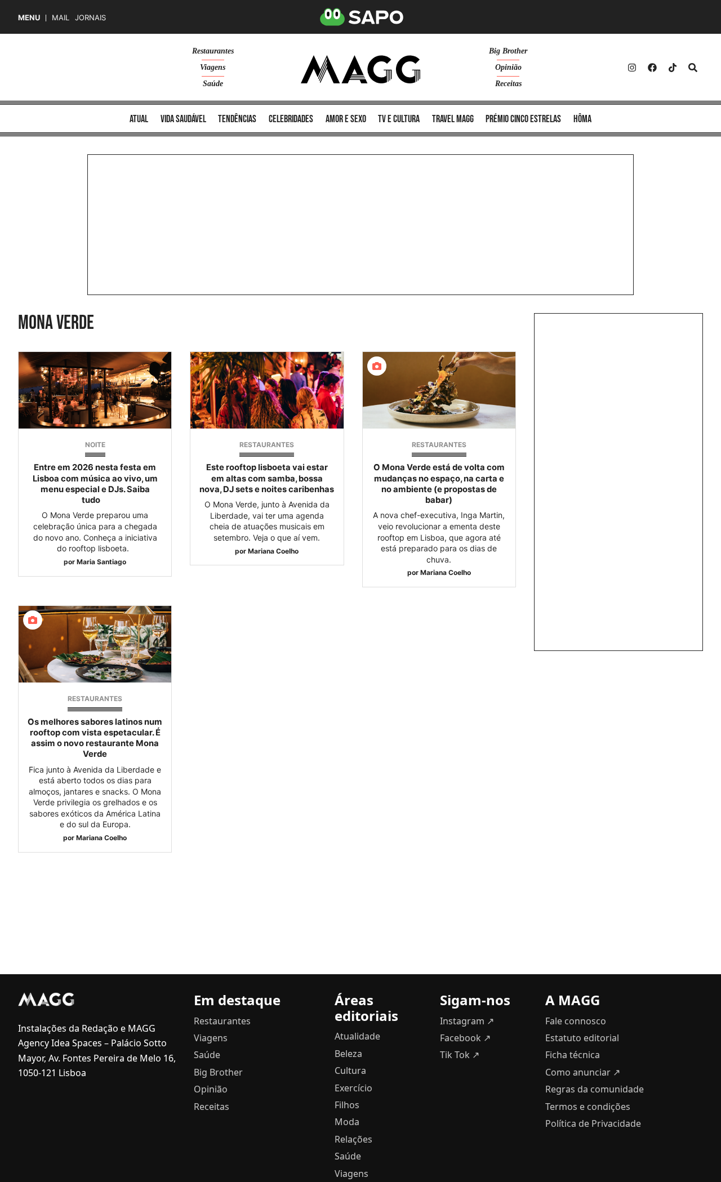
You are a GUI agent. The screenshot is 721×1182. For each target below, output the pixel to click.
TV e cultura (399, 119)
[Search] (693, 67)
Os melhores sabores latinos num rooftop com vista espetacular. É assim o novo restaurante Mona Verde (95, 738)
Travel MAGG (453, 119)
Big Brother (508, 51)
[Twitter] (672, 67)
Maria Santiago (101, 561)
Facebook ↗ (465, 1038)
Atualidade (357, 1036)
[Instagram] (632, 67)
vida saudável (183, 119)
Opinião (508, 67)
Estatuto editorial (582, 1038)
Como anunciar (582, 1072)
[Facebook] (652, 67)
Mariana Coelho (273, 551)
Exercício (353, 1088)
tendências (237, 119)
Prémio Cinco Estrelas (523, 119)
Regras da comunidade (594, 1089)
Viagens (212, 67)
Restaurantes (213, 51)
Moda (347, 1122)
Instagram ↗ (467, 1021)
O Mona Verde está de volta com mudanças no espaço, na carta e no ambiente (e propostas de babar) (439, 483)
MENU (29, 17)
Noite (95, 444)
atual (139, 119)
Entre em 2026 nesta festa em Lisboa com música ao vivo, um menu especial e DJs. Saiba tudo (95, 483)
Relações (353, 1139)
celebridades (291, 119)
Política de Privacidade (593, 1123)
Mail (60, 17)
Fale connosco (575, 1021)
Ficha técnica (572, 1055)
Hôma (582, 119)
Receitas (508, 83)
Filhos (347, 1105)
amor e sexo (346, 119)
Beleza (348, 1053)
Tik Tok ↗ (459, 1055)
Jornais (90, 17)
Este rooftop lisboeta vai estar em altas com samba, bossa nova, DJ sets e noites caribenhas (266, 478)
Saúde (213, 83)
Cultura (350, 1070)
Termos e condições (587, 1106)
